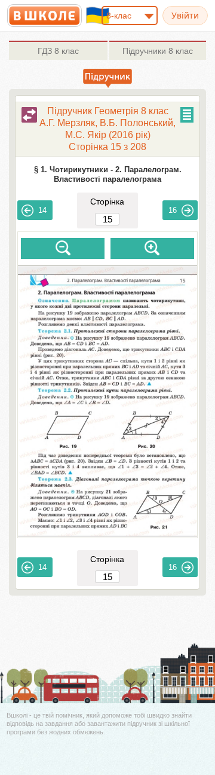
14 (42, 210)
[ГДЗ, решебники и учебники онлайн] (44, 15)
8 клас (58, 51)
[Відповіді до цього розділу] (29, 115)
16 (172, 210)
